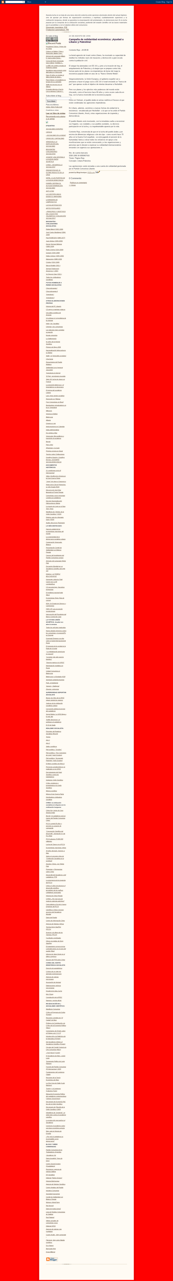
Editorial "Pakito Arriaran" (54, 1178)
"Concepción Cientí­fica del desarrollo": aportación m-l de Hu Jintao (55, 833)
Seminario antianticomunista (55, 680)
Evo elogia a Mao (51, 433)
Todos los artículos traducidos (56, 627)
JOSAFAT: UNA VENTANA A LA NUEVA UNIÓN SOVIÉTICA (55, 159)
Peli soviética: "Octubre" (54, 749)
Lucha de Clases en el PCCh (55, 844)
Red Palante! (50, 1217)
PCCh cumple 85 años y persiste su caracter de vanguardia (54, 826)
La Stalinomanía (51, 338)
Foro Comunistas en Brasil (54, 402)
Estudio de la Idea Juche (54, 991)
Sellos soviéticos (51, 746)
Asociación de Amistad (53, 982)
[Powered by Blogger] (52, 1261)
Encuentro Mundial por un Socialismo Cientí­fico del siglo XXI (55, 569)
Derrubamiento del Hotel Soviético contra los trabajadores (54, 774)
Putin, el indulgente (52, 683)
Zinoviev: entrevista (52, 689)
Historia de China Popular (54, 896)
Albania (48, 420)
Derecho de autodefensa (54, 968)
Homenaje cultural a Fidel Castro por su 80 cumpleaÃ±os (54, 582)
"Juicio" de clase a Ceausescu (56, 481)
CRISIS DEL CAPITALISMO (55, 138)
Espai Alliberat (50, 1252)
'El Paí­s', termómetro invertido (55, 376)
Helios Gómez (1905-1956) (55, 256)
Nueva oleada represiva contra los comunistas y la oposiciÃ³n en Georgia (56, 633)
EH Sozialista (50, 1175)
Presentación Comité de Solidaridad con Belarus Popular (54, 550)
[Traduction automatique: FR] (57, 30)
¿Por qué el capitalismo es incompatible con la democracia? (54, 1139)
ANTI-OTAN (50, 191)
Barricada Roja (51, 1248)
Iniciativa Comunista (52, 1190)
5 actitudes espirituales (53, 938)
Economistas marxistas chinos (56, 847)
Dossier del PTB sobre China (55, 960)
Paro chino (49, 444)
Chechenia (49, 359)
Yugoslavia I (50, 294)
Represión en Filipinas (53, 399)
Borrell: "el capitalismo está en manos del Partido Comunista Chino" (56, 818)
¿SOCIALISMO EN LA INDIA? (56, 135)
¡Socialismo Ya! (51, 1155)
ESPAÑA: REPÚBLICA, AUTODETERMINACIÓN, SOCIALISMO (54, 186)
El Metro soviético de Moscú (55, 763)
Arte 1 (48, 740)
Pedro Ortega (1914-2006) (54, 249)
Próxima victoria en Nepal (54, 451)
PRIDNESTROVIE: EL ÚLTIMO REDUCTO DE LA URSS (55, 172)
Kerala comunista (51, 335)
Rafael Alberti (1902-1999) (54, 229)
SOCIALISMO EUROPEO (54, 129)
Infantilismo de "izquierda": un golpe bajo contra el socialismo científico (56, 1115)
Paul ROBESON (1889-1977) (55, 238)
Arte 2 (48, 743)
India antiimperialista (52, 430)
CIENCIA (49, 132)
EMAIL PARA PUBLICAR (54, 107)
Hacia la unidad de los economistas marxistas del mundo (55, 531)
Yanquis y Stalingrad (52, 686)
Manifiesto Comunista (53, 1009)
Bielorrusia (49, 417)
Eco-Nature (50, 1245)
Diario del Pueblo (51, 917)
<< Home (72, 185)
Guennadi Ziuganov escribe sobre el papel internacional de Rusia (56, 641)
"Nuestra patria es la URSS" (55, 662)
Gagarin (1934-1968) (53, 253)
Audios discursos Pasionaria (55, 523)
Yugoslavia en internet (53, 373)
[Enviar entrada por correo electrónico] (96, 172)
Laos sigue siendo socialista (55, 396)
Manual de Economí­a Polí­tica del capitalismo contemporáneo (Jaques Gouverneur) (56, 1096)
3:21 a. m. (91, 172)
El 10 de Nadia (50, 725)
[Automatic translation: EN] (56, 27)
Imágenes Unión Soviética (54, 780)
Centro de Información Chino (55, 920)
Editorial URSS (51, 1226)
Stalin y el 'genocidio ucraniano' (56, 356)
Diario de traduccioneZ (53, 1209)
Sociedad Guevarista (53, 1194)
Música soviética (51, 791)
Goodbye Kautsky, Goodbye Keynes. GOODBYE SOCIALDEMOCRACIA (55, 460)
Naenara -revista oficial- (54, 1000)
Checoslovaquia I (51, 288)
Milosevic (49, 411)
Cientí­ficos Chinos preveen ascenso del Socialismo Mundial (55, 912)
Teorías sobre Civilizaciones (55, 454)
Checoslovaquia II (52, 291)
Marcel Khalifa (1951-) (53, 265)
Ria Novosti (50, 1205)
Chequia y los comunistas (54, 326)
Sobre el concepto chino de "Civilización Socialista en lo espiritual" (55, 858)
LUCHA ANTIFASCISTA (54, 205)
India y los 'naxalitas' (52, 323)
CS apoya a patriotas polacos (55, 309)
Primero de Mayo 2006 (53, 347)
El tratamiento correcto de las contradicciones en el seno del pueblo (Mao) (56, 949)
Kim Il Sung (49, 994)
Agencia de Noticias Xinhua (55, 924)
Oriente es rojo (51, 423)
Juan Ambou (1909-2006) (54, 241)
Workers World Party (53, 1202)
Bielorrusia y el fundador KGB (55, 676)
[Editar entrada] (99, 172)
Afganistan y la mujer (53, 448)
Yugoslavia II (50, 298)
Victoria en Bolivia (51, 414)
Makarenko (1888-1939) (54, 259)
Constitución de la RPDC (54, 997)
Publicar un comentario (78, 183)
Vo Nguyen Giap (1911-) (54, 274)
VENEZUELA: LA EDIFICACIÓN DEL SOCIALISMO (52, 144)
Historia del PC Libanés (53, 306)
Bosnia (48, 441)
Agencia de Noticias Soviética (55, 1184)
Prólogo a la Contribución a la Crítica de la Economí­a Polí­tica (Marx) (56, 1025)
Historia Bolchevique (52, 1181)
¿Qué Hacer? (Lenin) (53, 1053)
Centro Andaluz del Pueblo (54, 1187)
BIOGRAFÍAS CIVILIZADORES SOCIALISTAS (51, 152)
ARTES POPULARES (53, 208)
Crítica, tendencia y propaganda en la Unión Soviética (53, 785)
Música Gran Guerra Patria (55, 794)
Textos (48, 737)
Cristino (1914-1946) (52, 262)
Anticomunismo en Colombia (55, 426)
